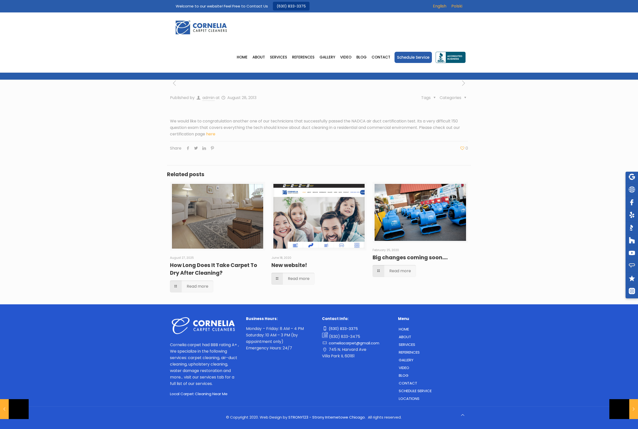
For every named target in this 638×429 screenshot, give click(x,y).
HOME (404, 329)
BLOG (403, 375)
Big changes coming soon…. (410, 257)
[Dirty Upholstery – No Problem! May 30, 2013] (14, 409)
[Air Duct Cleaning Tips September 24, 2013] (623, 409)
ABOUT (405, 336)
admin (208, 98)
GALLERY (406, 360)
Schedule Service (415, 390)
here (210, 134)
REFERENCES (409, 352)
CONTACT (408, 383)
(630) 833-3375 (291, 6)
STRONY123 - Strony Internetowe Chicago (326, 417)
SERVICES (407, 344)
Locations (409, 398)
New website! (289, 265)
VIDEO (404, 367)
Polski (456, 6)
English (439, 6)
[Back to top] (463, 417)
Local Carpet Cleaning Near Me (199, 393)
